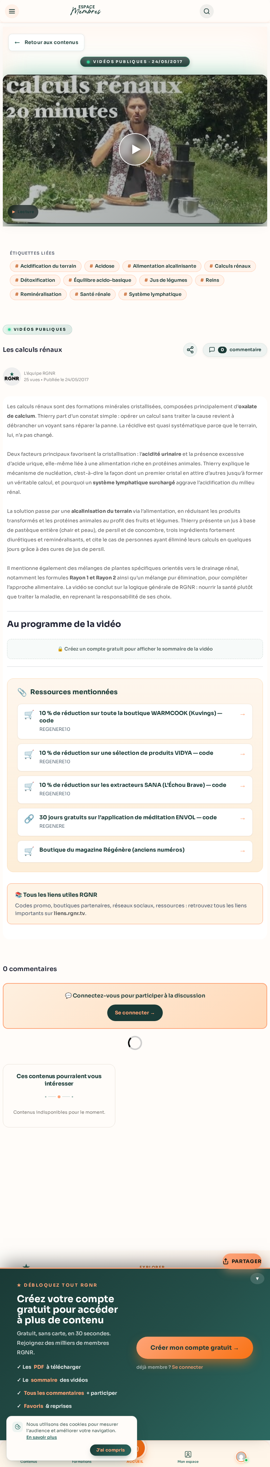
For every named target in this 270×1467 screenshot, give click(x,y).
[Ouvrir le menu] (12, 11)
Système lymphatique (155, 294)
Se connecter (187, 1367)
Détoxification (37, 280)
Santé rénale (95, 294)
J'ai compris (110, 1450)
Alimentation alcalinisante (164, 266)
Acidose (104, 266)
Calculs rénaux (233, 266)
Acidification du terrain (48, 266)
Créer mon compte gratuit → (194, 1347)
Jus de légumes (168, 280)
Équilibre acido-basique (102, 280)
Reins (212, 280)
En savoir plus (41, 1437)
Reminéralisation (41, 294)
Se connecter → (135, 1012)
